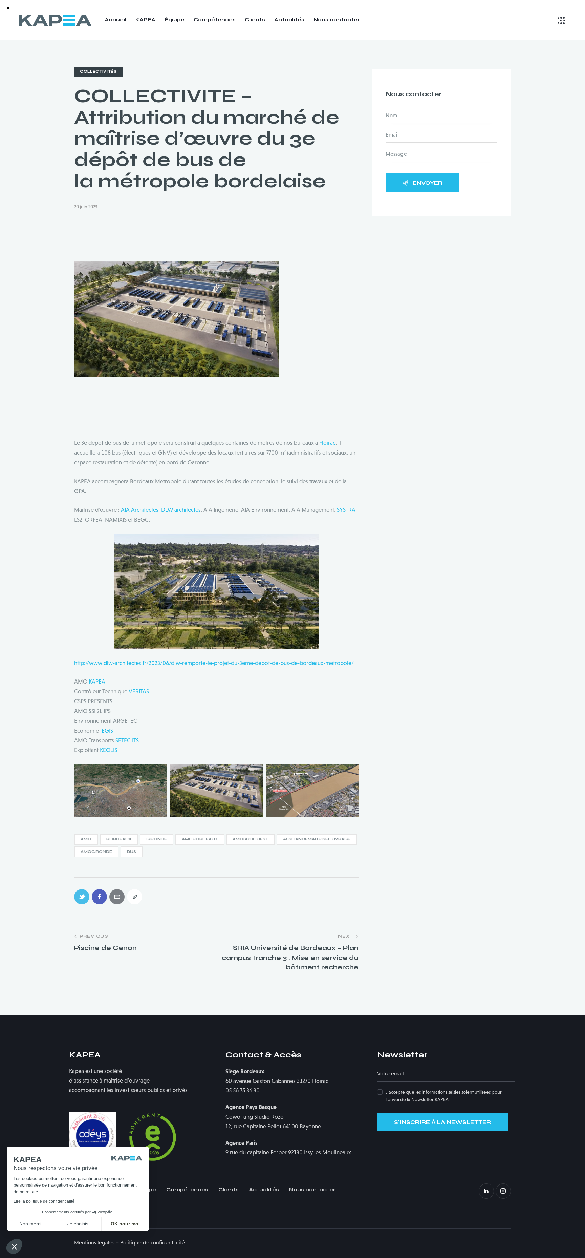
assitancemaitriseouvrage (316, 839)
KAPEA (97, 681)
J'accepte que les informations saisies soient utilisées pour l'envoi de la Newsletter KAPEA (444, 1095)
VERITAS (139, 691)
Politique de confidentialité (152, 1242)
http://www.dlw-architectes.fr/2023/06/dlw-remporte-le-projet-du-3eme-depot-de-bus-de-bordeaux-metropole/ (214, 663)
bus (131, 852)
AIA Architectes (139, 510)
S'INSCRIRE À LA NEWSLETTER (442, 1122)
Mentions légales (94, 1242)
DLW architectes (181, 510)
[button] (14, 1246)
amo (86, 839)
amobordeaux (200, 839)
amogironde (96, 852)
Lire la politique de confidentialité (44, 1201)
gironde (156, 839)
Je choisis (77, 1223)
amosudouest (250, 839)
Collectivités (98, 71)
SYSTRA (346, 510)
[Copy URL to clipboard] (134, 896)
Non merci (30, 1223)
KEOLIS (108, 750)
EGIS (107, 731)
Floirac (327, 443)
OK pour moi (125, 1223)
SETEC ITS (127, 740)
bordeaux (119, 839)
